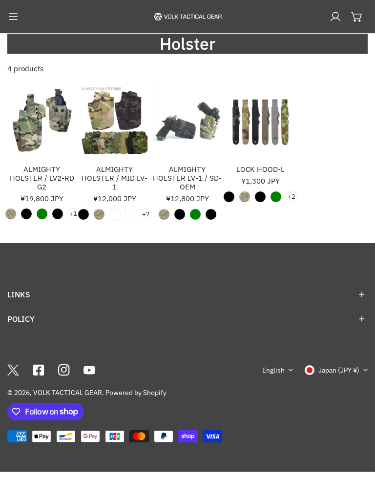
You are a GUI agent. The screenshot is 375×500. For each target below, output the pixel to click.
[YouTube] (89, 370)
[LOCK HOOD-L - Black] (260, 197)
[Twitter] (13, 370)
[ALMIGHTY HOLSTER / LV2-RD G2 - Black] (57, 214)
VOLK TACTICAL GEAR (67, 392)
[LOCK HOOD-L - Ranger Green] (276, 197)
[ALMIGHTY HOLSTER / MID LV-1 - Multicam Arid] (115, 214)
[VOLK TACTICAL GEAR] (187, 17)
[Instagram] (64, 370)
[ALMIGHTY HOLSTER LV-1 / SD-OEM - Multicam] (164, 214)
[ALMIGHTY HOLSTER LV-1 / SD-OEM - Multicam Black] (180, 214)
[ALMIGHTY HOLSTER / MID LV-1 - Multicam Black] (83, 214)
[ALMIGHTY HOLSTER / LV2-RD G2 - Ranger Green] (42, 214)
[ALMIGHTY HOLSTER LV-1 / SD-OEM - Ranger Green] (195, 214)
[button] (357, 16)
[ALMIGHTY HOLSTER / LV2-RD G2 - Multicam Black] (26, 214)
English (273, 370)
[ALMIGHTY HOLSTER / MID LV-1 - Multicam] (99, 214)
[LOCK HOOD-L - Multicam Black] (229, 197)
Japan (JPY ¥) (338, 370)
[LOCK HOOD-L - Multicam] (244, 197)
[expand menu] (13, 16)
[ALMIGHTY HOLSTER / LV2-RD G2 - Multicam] (11, 214)
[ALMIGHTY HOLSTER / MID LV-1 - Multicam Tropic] (130, 214)
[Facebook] (38, 370)
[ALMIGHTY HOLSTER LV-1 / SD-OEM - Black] (211, 214)
